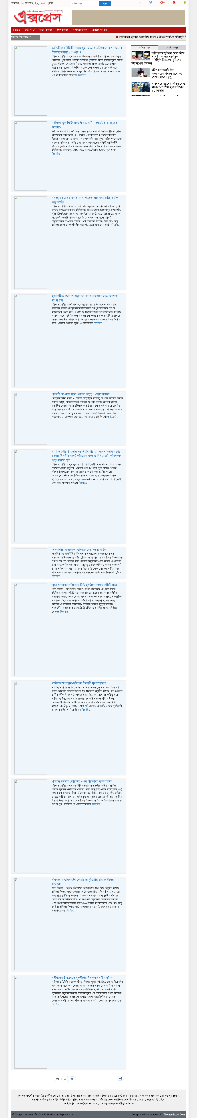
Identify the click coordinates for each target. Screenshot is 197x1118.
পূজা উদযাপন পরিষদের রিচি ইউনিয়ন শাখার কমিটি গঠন (84, 585)
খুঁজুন (105, 3)
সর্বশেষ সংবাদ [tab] (144, 47)
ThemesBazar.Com (174, 1114)
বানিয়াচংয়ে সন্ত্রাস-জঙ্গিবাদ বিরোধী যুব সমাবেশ (79, 683)
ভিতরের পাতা (46, 30)
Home (16, 30)
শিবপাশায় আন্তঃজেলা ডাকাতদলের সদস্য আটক (79, 550)
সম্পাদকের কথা (80, 30)
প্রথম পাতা (29, 30)
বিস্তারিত (82, 75)
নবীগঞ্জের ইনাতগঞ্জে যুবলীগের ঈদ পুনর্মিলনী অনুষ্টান (82, 978)
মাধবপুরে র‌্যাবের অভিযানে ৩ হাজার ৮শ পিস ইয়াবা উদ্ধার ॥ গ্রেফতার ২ (168, 87)
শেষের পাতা (62, 30)
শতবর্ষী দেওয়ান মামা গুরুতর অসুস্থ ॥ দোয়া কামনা (80, 394)
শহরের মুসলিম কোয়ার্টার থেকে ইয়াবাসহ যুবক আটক (82, 781)
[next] (72, 1078)
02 (65, 1078)
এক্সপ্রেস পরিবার (99, 30)
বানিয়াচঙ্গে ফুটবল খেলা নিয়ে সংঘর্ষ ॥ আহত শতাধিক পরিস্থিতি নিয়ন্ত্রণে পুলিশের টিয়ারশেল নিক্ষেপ (158, 58)
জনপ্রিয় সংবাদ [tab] (172, 47)
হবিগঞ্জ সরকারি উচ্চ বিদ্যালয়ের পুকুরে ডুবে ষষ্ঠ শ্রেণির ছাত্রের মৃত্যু (167, 73)
